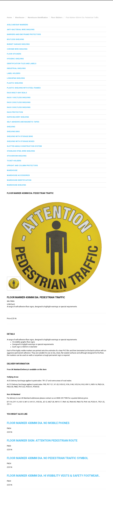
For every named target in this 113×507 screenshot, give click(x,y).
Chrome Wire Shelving (17, 49)
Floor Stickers (14, 54)
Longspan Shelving (16, 78)
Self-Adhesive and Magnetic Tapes (23, 122)
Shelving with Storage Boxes (20, 141)
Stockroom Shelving (16, 156)
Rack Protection (15, 112)
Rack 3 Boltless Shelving (18, 107)
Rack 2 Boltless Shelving (18, 102)
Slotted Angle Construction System (24, 146)
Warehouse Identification (19, 180)
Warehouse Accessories (18, 175)
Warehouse (12, 170)
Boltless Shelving (15, 39)
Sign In (92, 5)
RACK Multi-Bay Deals (17, 93)
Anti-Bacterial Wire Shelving (20, 30)
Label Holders (13, 73)
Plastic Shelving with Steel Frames (24, 88)
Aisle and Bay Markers (17, 25)
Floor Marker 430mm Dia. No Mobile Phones (38, 423)
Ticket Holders (14, 161)
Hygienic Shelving (15, 59)
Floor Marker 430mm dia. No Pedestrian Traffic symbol (47, 458)
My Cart (80, 5)
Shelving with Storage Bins (20, 136)
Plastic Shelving (15, 83)
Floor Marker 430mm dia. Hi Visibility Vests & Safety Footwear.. (53, 475)
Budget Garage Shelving (18, 44)
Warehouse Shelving (16, 185)
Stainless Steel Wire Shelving (21, 151)
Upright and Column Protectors (22, 166)
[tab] (56, 25)
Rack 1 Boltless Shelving (18, 98)
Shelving (11, 127)
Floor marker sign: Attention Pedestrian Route (42, 440)
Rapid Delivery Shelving (18, 117)
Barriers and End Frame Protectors (24, 34)
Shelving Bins (13, 132)
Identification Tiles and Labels (21, 64)
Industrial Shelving (16, 68)
